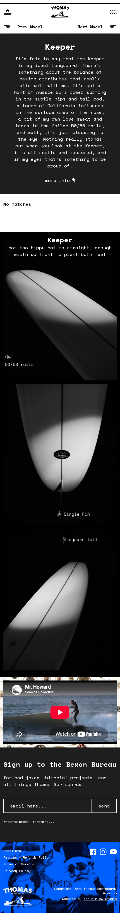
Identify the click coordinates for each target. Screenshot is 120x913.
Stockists (12, 851)
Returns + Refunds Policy (26, 857)
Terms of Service (19, 864)
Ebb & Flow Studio (100, 898)
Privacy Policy (17, 871)
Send (104, 805)
